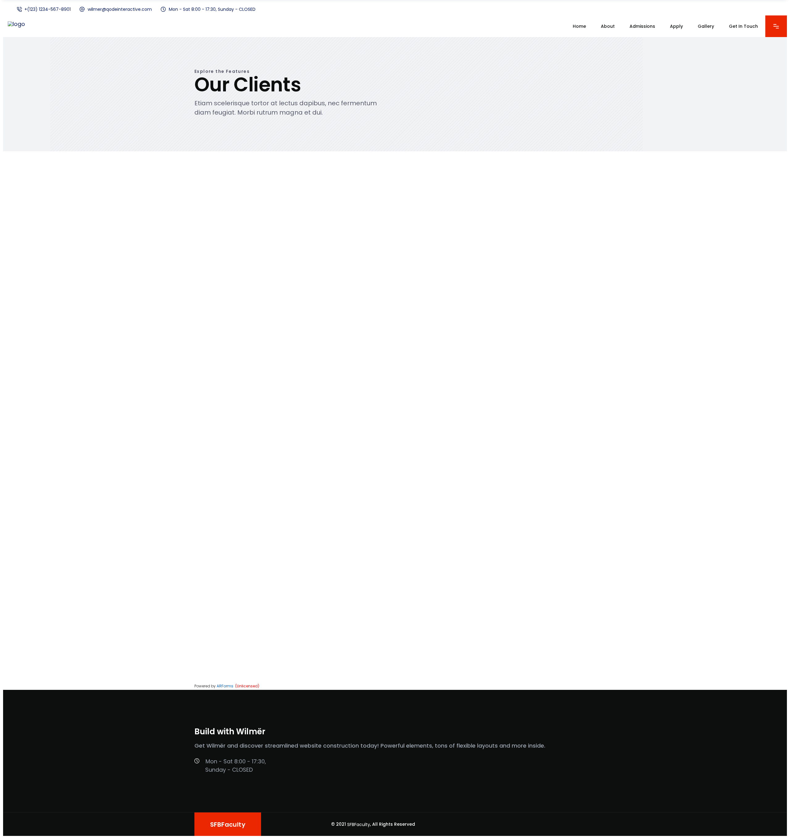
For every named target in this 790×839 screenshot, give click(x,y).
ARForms (225, 686)
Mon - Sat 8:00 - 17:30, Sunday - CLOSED (212, 9)
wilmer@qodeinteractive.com (120, 9)
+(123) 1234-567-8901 (47, 9)
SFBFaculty (358, 824)
